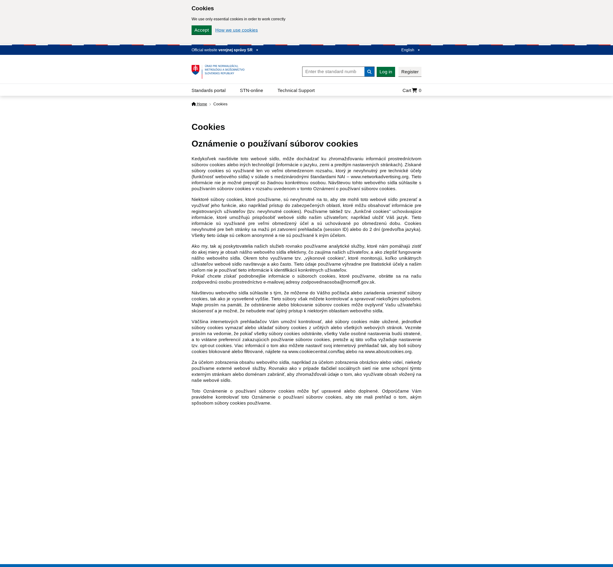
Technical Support (296, 90)
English (408, 50)
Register (410, 71)
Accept (201, 30)
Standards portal (209, 90)
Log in (386, 71)
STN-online (251, 90)
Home (201, 104)
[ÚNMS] (220, 71)
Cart (412, 90)
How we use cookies (236, 30)
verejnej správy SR (236, 50)
